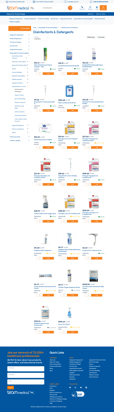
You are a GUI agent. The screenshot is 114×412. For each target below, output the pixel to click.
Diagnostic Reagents (18, 125)
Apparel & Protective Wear (19, 65)
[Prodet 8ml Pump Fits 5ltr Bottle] (69, 54)
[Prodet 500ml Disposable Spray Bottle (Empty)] (94, 54)
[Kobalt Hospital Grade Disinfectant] (45, 312)
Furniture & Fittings (43, 19)
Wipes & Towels (19, 95)
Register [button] (90, 9)
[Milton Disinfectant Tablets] (45, 128)
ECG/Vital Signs (94, 362)
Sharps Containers (20, 102)
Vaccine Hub (53, 395)
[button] (29, 35)
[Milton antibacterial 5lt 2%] (69, 91)
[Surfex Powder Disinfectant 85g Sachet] (94, 275)
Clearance (72, 379)
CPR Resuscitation (17, 79)
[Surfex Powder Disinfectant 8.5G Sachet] (45, 275)
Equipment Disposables (18, 76)
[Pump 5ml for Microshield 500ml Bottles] (94, 91)
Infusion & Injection (94, 366)
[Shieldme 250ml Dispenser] (45, 238)
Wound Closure (93, 377)
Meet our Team (100, 14)
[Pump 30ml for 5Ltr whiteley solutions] (69, 165)
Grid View (92, 37)
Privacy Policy (62, 407)
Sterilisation (92, 368)
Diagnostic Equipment (16, 19)
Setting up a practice (56, 397)
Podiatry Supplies (14, 22)
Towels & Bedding (17, 72)
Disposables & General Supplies (83, 19)
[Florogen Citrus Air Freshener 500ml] (69, 128)
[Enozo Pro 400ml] (69, 312)
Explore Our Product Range (16, 14)
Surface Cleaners (20, 112)
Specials (71, 377)
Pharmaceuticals (99, 19)
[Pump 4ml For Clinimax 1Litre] (94, 238)
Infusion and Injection (18, 129)
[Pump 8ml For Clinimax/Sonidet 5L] (45, 91)
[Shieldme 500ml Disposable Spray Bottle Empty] (69, 238)
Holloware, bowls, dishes (19, 61)
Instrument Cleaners (20, 115)
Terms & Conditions (51, 407)
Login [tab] (96, 9)
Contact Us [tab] (82, 9)
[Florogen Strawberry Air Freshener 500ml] (45, 165)
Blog (51, 370)
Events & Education (55, 366)
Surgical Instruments (66, 19)
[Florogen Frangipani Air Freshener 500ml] (94, 128)
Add (48, 73)
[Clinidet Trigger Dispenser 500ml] (69, 275)
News (51, 368)
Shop (34, 27)
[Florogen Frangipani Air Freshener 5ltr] (94, 165)
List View (101, 37)
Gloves (14, 69)
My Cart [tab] (103, 9)
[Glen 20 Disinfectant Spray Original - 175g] (45, 54)
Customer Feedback (56, 401)
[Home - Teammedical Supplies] (20, 7)
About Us (91, 14)
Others (14, 132)
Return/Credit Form (56, 392)
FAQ (51, 388)
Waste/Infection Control (19, 86)
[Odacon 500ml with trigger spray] (45, 202)
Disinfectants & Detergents (69, 27)
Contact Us (53, 386)
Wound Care (54, 19)
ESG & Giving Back (55, 364)
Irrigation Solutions (17, 83)
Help (51, 403)
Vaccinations (93, 373)
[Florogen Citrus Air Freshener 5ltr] (69, 202)
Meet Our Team (54, 362)
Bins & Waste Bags (20, 99)
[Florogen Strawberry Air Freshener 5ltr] (94, 202)
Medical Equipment (30, 19)
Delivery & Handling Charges (58, 399)
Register (52, 390)
